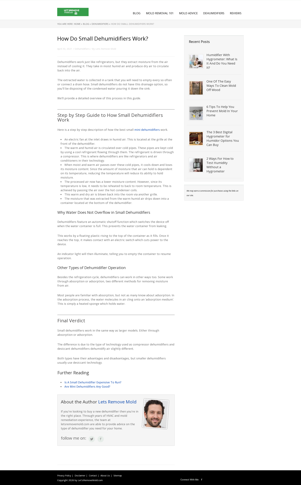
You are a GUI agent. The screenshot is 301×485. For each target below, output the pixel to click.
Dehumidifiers (213, 13)
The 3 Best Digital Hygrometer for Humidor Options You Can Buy (222, 138)
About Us (105, 475)
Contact (93, 475)
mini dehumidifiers (147, 130)
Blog (136, 13)
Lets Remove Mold (105, 48)
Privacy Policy (64, 475)
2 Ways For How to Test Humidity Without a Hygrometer (220, 164)
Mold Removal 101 (160, 13)
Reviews (235, 13)
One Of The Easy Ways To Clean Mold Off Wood (221, 85)
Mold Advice (188, 13)
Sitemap (118, 475)
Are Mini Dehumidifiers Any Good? (87, 386)
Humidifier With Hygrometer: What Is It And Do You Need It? (221, 61)
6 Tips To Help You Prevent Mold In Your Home (222, 111)
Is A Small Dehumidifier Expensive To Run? (92, 382)
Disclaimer (80, 475)
